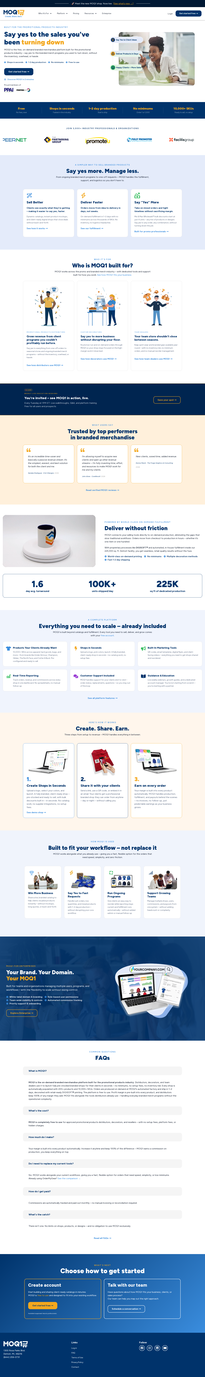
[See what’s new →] (123, 3)
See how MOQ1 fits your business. (114, 275)
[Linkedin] (157, 1348)
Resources (89, 13)
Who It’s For (43, 13)
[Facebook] (142, 1348)
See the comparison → (69, 1178)
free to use (43, 1295)
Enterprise (106, 13)
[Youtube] (165, 1348)
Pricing (76, 13)
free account (107, 635)
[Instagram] (149, 1348)
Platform (61, 13)
